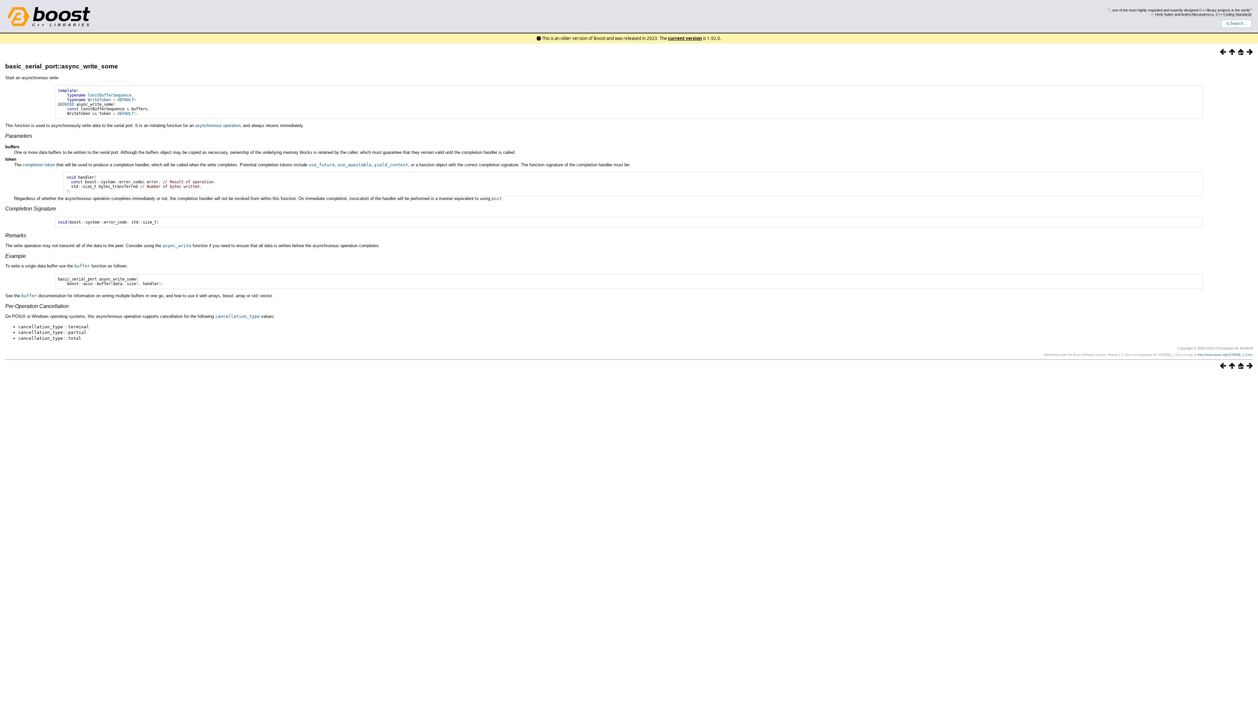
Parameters (18, 136)
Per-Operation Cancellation (37, 306)
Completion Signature (30, 208)
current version (685, 38)
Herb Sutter (1164, 14)
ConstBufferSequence (109, 95)
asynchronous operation (217, 125)
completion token (39, 164)
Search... (1238, 23)
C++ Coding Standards (1234, 14)
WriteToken (99, 100)
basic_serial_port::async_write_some (61, 66)
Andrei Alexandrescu (1197, 14)
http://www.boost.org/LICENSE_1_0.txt (1225, 354)
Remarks (15, 235)
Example (15, 256)
